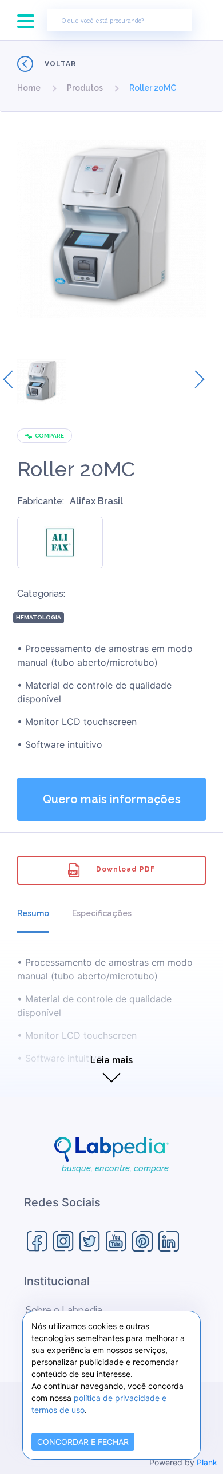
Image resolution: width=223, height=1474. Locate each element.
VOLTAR (60, 64)
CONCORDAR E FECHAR (83, 1442)
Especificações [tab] (102, 913)
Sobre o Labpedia (64, 1310)
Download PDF (125, 869)
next (195, 379)
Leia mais (111, 1060)
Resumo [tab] (33, 913)
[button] (29, 87)
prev (12, 379)
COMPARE (49, 435)
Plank (207, 1462)
